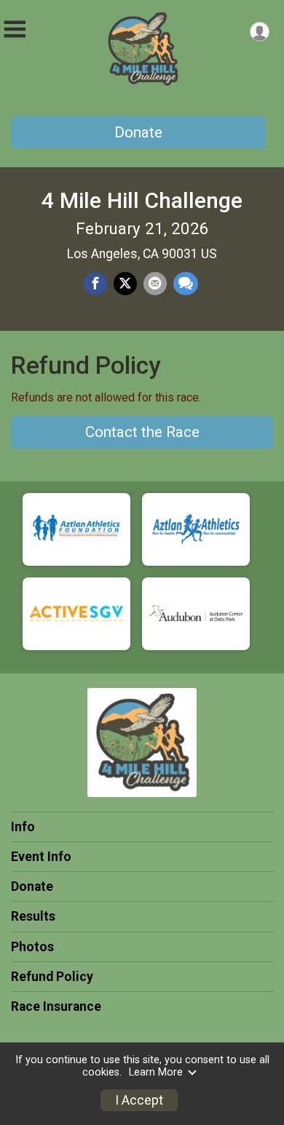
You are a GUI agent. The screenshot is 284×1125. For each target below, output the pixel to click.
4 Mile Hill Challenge (142, 200)
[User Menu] (259, 31)
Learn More (156, 1072)
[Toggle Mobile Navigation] (14, 29)
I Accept (139, 1100)
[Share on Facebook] (95, 283)
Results (33, 916)
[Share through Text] (185, 283)
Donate (138, 132)
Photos (32, 947)
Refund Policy (52, 976)
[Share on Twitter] (125, 283)
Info (23, 827)
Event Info (41, 856)
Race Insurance (56, 1006)
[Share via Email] (155, 283)
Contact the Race (142, 432)
